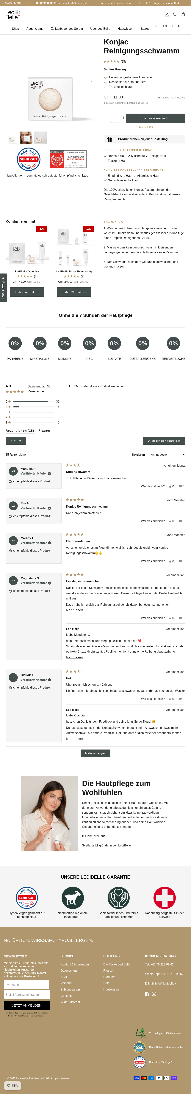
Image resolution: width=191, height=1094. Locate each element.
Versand (66, 983)
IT (179, 25)
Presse (108, 970)
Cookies (66, 995)
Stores (145, 28)
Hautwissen (125, 28)
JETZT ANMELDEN (26, 1005)
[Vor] (91, 82)
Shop (15, 28)
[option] (165, 26)
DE (157, 25)
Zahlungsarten (70, 989)
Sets (106, 983)
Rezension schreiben (168, 442)
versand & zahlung (171, 97)
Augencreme (34, 28)
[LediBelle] (13, 14)
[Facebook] (147, 994)
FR (172, 25)
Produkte (109, 977)
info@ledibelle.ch (166, 983)
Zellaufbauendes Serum (67, 28)
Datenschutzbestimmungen (20, 1016)
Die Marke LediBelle (116, 964)
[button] (27, 276)
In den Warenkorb (27, 292)
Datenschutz (69, 970)
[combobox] (157, 26)
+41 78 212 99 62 (162, 964)
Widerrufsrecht (70, 1002)
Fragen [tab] (44, 431)
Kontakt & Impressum (75, 964)
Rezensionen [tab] (20, 431)
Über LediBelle (100, 28)
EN (165, 25)
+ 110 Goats (144, 126)
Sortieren (139, 454)
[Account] (166, 14)
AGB (64, 977)
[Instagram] (154, 994)
